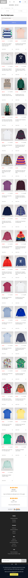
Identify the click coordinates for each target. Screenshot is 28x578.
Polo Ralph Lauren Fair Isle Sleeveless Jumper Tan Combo (7, 95)
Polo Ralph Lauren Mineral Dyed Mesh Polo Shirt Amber (20, 44)
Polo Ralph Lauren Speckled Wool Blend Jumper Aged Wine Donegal (20, 197)
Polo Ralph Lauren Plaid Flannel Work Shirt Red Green (7, 247)
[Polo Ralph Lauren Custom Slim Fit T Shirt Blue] (7, 312)
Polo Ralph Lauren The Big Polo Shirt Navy (20, 120)
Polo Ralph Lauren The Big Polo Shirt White (7, 146)
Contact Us (14, 527)
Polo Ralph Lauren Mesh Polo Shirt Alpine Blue (6, 349)
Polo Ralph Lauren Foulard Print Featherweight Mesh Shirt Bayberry (20, 349)
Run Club (14, 544)
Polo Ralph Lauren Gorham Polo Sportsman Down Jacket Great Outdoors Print (20, 247)
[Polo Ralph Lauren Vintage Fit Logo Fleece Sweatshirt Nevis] (7, 58)
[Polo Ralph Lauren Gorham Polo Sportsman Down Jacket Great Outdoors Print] (21, 236)
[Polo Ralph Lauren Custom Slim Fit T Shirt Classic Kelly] (7, 439)
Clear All (14, 22)
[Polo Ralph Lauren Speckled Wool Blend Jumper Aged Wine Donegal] (21, 185)
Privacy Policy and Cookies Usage (14, 553)
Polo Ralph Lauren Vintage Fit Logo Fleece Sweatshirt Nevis (7, 70)
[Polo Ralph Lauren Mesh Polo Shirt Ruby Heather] (7, 287)
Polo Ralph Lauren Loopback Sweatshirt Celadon (6, 476)
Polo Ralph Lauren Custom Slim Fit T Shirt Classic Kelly (7, 450)
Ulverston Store (14, 540)
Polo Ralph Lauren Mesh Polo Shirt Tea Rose (6, 196)
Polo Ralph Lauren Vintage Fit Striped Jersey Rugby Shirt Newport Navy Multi (7, 44)
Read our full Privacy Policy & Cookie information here (14, 571)
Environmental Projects (14, 542)
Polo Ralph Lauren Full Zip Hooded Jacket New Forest (19, 95)
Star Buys (14, 520)
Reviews (14, 533)
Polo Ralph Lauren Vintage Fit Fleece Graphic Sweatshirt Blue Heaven (20, 273)
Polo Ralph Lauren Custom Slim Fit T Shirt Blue (7, 323)
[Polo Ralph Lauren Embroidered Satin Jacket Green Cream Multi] (7, 109)
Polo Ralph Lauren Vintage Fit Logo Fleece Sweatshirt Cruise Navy (20, 70)
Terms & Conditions (14, 552)
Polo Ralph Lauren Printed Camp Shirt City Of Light (7, 374)
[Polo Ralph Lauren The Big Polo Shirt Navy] (21, 109)
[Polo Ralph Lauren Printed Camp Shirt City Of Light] (7, 363)
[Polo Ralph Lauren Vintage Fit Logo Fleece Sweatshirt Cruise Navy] (21, 58)
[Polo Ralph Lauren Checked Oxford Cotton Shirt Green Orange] (7, 160)
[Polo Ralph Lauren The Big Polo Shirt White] (7, 134)
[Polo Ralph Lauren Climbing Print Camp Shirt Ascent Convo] (7, 388)
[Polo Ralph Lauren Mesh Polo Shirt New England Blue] (7, 414)
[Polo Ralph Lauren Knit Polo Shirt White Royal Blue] (21, 287)
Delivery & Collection (14, 529)
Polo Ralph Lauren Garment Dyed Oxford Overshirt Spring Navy (6, 222)
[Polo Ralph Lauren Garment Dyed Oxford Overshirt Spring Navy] (7, 211)
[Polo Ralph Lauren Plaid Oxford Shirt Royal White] (21, 211)
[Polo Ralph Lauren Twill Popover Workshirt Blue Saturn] (21, 312)
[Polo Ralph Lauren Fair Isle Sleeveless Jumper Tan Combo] (7, 84)
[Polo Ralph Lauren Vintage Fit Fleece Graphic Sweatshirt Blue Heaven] (21, 261)
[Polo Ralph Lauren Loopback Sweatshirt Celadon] (7, 464)
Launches (14, 521)
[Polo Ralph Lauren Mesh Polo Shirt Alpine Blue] (7, 337)
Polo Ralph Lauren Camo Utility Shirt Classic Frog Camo (20, 399)
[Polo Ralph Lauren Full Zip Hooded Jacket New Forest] (21, 84)
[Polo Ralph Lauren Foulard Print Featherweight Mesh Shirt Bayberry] (21, 337)
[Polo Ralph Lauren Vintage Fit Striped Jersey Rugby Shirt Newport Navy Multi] (7, 33)
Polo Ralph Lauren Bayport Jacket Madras (19, 450)
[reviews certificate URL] (14, 509)
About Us (14, 539)
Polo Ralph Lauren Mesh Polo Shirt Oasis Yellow (20, 425)
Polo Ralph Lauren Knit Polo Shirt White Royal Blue (19, 298)
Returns (14, 531)
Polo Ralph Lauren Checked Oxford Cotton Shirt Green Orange (6, 171)
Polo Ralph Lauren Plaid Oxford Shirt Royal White (20, 222)
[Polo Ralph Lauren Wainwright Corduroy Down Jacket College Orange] (7, 261)
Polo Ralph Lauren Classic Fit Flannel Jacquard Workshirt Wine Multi (20, 146)
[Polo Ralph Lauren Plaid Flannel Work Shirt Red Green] (7, 236)
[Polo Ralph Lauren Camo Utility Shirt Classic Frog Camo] (21, 388)
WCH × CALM (14, 545)
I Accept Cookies (14, 574)
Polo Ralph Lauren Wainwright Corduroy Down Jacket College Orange (7, 273)
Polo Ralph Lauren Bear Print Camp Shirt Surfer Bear (20, 374)
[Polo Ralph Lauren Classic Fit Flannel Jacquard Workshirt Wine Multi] (21, 134)
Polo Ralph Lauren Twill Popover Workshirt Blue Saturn (20, 323)
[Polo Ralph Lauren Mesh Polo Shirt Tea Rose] (7, 185)
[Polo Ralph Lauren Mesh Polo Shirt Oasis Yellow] (21, 414)
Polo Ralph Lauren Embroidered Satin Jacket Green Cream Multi (7, 120)
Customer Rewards (14, 518)
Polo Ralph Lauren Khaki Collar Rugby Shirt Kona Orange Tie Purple (20, 171)
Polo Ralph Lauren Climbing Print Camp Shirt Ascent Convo (7, 399)
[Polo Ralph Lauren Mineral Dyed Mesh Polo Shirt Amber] (21, 33)
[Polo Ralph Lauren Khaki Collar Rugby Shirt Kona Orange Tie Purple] (21, 160)
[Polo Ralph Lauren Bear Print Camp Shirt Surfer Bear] (21, 363)
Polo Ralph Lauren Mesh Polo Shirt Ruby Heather (6, 298)
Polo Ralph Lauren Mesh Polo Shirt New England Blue (6, 425)
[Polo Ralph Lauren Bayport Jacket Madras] (21, 439)
